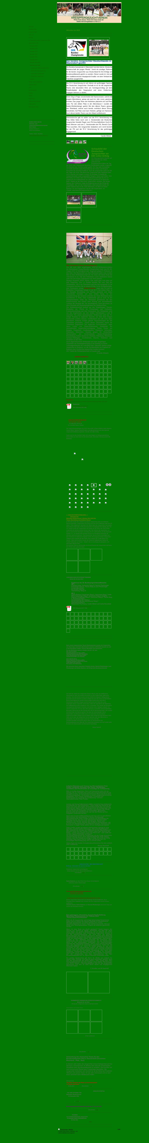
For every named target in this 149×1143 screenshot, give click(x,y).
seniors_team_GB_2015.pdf (80, 406)
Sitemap (71, 1129)
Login (118, 1129)
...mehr (77, 1101)
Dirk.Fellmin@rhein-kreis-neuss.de (38, 135)
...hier (83, 872)
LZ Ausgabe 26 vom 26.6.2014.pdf (82, 606)
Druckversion (64, 1129)
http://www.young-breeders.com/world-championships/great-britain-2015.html (86, 401)
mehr (90, 1121)
